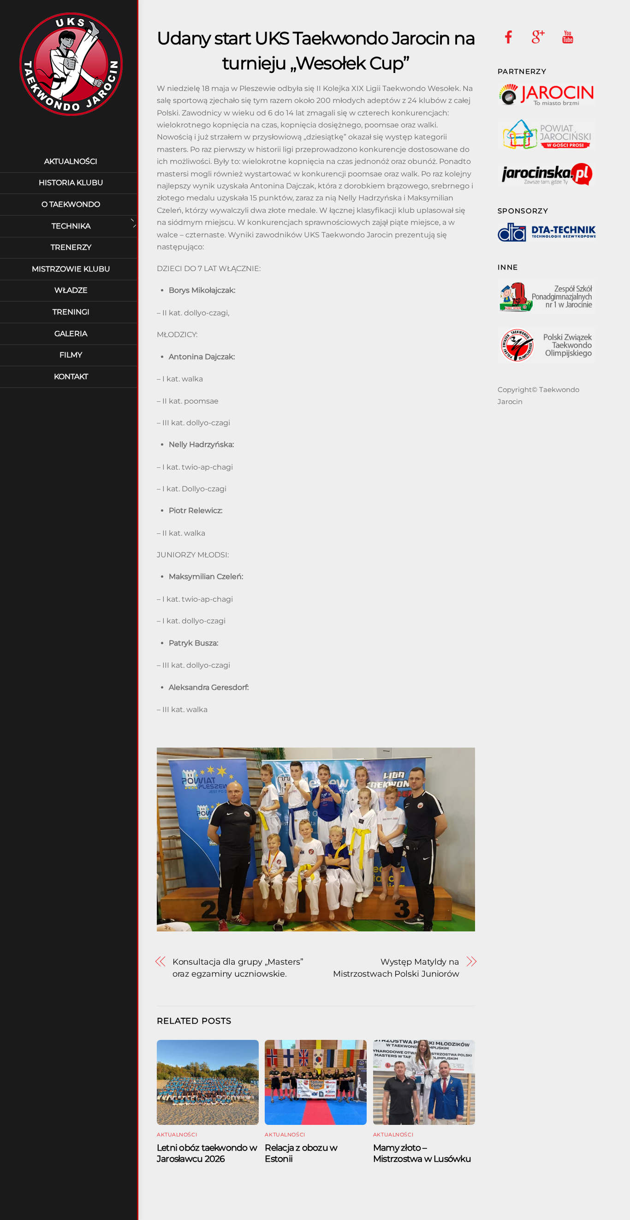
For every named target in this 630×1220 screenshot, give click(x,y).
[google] (540, 36)
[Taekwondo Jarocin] (71, 117)
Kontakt (71, 376)
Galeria (70, 333)
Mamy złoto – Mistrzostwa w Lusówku (422, 1153)
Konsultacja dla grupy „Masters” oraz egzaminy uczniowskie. (237, 967)
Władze (71, 290)
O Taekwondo (71, 204)
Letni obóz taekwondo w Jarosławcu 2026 (207, 1153)
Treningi (71, 312)
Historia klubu (71, 182)
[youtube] (569, 36)
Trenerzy (71, 247)
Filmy (70, 354)
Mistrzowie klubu (71, 269)
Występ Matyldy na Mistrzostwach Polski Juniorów (396, 967)
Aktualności (70, 161)
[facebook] (510, 36)
